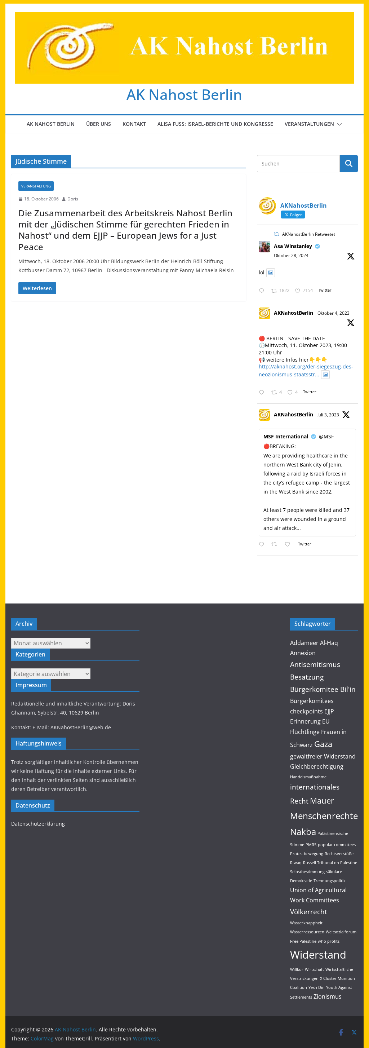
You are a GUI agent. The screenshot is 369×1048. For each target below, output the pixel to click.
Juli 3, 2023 (328, 415)
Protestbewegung (306, 853)
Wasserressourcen (307, 931)
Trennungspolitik (330, 880)
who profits (328, 941)
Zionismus (328, 996)
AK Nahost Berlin (184, 94)
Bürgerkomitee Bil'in (323, 689)
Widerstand (318, 954)
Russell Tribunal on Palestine (330, 862)
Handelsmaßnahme (308, 776)
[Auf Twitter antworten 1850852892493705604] (263, 291)
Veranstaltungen (309, 123)
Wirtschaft (314, 969)
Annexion (303, 653)
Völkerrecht (308, 911)
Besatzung (307, 677)
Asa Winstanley (293, 246)
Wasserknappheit (306, 922)
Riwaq (296, 862)
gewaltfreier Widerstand (323, 756)
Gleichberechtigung (316, 766)
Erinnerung (305, 721)
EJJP (329, 711)
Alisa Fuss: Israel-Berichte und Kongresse (215, 123)
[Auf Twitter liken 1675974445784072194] (289, 544)
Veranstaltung (36, 186)
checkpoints (306, 711)
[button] (338, 124)
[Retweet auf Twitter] (276, 234)
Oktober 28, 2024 (291, 255)
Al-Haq (329, 643)
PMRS (311, 844)
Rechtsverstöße (339, 853)
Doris (72, 199)
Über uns (98, 123)
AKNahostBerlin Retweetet (308, 234)
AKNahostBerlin (293, 312)
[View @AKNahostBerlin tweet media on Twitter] (270, 272)
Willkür (296, 969)
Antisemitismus (315, 664)
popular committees (337, 844)
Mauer (322, 800)
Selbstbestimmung (307, 871)
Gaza (323, 743)
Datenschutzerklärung (38, 823)
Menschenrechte (324, 816)
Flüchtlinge (305, 732)
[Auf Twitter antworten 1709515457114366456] (263, 393)
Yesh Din (316, 987)
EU (326, 721)
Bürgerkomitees (312, 701)
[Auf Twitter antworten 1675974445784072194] (263, 544)
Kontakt (134, 123)
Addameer (304, 643)
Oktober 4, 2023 (333, 313)
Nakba (303, 831)
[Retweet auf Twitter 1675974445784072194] (276, 544)
